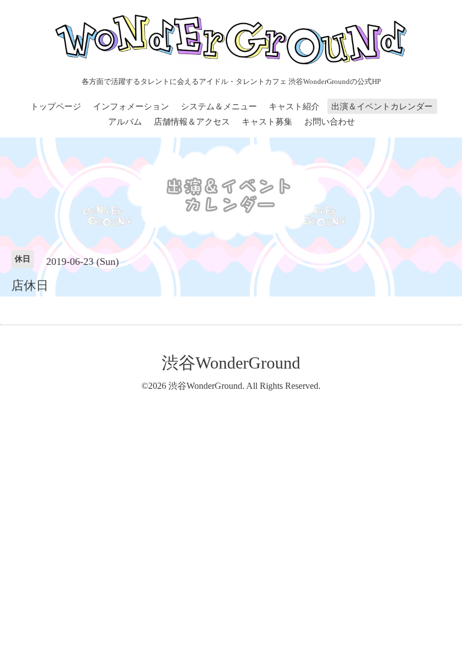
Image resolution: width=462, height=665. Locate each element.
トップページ (55, 106)
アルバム (125, 121)
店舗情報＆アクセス (192, 121)
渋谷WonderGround (231, 362)
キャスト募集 (267, 121)
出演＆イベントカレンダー (382, 106)
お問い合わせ (329, 121)
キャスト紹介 (294, 106)
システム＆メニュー (219, 106)
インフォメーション (131, 106)
